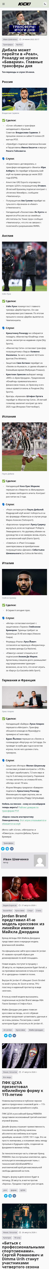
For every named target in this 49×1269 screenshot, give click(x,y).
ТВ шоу (17, 1237)
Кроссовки (19, 910)
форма (13, 1190)
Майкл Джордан (36, 1030)
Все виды (7, 1077)
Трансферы (8, 44)
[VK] (12, 848)
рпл (5, 1190)
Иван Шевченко (10, 39)
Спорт (30, 910)
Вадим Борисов (9, 905)
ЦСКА (22, 1190)
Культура (7, 1237)
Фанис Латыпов (10, 1072)
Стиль (38, 910)
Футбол (19, 44)
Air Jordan (8, 1030)
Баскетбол (7, 910)
